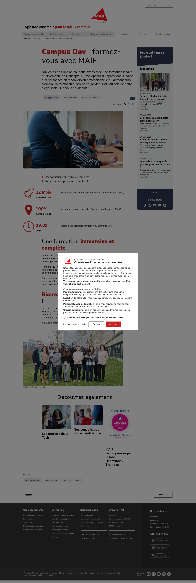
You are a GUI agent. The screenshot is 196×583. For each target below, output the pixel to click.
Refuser (96, 324)
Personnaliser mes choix (74, 324)
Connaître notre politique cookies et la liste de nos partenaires (94, 318)
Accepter (113, 324)
